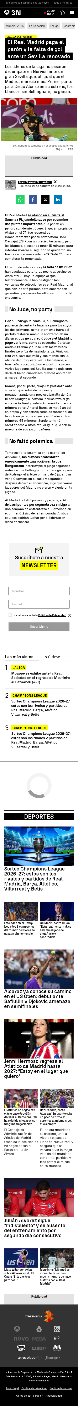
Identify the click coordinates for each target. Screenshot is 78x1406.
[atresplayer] (63, 12)
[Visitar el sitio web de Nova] (21, 1339)
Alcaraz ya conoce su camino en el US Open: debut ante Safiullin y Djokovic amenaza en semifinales (38, 999)
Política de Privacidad (52, 615)
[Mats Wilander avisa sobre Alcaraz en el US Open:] (21, 1258)
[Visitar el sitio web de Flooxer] (52, 1358)
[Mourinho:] (57, 1258)
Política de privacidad (34, 1388)
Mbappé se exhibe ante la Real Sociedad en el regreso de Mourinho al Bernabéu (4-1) (40, 677)
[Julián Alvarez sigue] (39, 1197)
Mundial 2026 (15, 26)
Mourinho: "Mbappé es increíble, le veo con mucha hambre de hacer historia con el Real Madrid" (56, 1277)
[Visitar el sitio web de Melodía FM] (57, 1348)
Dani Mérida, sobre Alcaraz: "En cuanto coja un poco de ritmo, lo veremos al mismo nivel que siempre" (56, 1117)
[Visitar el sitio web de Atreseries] (57, 1339)
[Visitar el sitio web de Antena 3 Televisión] (21, 1329)
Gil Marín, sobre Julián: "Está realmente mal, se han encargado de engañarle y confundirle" (55, 930)
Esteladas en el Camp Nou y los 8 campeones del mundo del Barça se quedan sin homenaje (19, 928)
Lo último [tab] (51, 657)
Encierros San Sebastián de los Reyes (27, 2)
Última (51, 12)
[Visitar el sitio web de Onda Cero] (21, 1348)
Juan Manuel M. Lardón (35, 182)
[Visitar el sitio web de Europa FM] (39, 1348)
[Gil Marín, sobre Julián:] (57, 911)
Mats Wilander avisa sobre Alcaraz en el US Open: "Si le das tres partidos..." (19, 1275)
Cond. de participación (29, 1395)
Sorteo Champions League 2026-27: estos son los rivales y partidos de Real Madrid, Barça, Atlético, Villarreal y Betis (41, 707)
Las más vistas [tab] (19, 657)
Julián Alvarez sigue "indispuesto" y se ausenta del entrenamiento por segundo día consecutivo (35, 1228)
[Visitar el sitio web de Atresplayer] (30, 1358)
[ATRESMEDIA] (39, 1316)
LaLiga (54, 26)
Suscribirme (39, 626)
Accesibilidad (54, 1395)
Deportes (39, 816)
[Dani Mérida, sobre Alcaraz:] (57, 1098)
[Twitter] (55, 182)
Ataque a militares (61, 2)
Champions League (29, 696)
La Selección (37, 26)
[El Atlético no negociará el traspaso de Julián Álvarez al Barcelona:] (21, 1098)
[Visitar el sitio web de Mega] (39, 1339)
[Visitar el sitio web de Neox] (57, 1329)
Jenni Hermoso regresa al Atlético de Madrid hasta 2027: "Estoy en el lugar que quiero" (36, 1069)
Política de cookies (61, 1388)
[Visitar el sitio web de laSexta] (39, 1329)
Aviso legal (12, 1388)
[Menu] (73, 13)
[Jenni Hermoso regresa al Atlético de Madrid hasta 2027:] (39, 1039)
